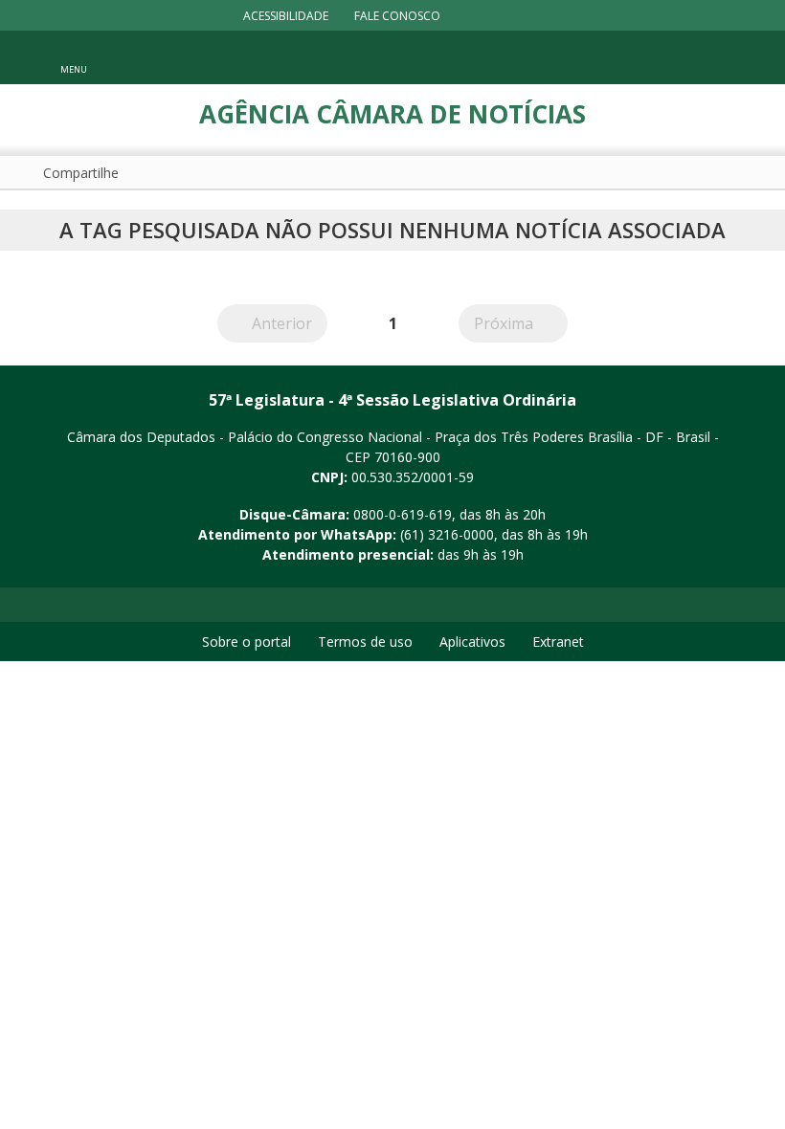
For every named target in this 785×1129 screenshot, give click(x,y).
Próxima (521, 323)
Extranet (558, 641)
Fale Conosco (397, 16)
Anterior (289, 323)
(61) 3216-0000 (447, 534)
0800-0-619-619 (402, 514)
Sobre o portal (246, 641)
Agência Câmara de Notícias (392, 114)
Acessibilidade (285, 16)
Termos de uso (365, 641)
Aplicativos (472, 641)
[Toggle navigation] (717, 58)
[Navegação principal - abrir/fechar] (74, 56)
